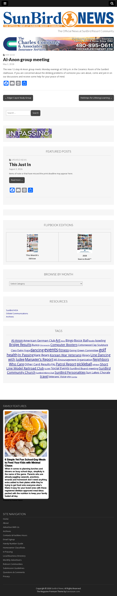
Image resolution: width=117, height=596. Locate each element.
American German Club (39, 340)
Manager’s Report (39, 359)
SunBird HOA (12, 310)
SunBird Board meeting (84, 368)
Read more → (17, 180)
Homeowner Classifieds (14, 547)
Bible (63, 341)
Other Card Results (38, 364)
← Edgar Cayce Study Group (18, 97)
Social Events (60, 368)
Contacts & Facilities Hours (15, 535)
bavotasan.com (73, 591)
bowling (100, 340)
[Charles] (58, 44)
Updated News (19, 160)
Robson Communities (13, 564)
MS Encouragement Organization (73, 359)
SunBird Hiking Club (45, 372)
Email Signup (9, 539)
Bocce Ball (81, 340)
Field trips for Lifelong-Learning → (96, 97)
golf (102, 350)
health (12, 354)
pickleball (84, 363)
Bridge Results (20, 344)
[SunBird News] (58, 17)
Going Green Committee (83, 350)
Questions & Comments (14, 572)
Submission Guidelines (13, 568)
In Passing (26, 355)
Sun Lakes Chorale (98, 372)
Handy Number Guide (13, 543)
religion (95, 364)
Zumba (74, 377)
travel (44, 376)
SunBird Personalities (70, 372)
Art (58, 340)
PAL (53, 364)
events (51, 350)
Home (6, 519)
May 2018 (10, 55)
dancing (37, 349)
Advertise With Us (11, 527)
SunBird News (58, 588)
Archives (10, 316)
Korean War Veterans (65, 355)
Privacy (6, 576)
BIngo (70, 340)
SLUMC (47, 368)
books (92, 340)
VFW (69, 376)
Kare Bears (41, 355)
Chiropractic (45, 345)
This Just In (20, 164)
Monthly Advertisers (12, 560)
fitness (63, 350)
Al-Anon (17, 340)
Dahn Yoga (23, 350)
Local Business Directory (14, 555)
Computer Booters (64, 344)
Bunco (35, 345)
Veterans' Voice (57, 376)
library (86, 355)
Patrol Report (66, 364)
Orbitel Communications (17, 313)
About (6, 523)
